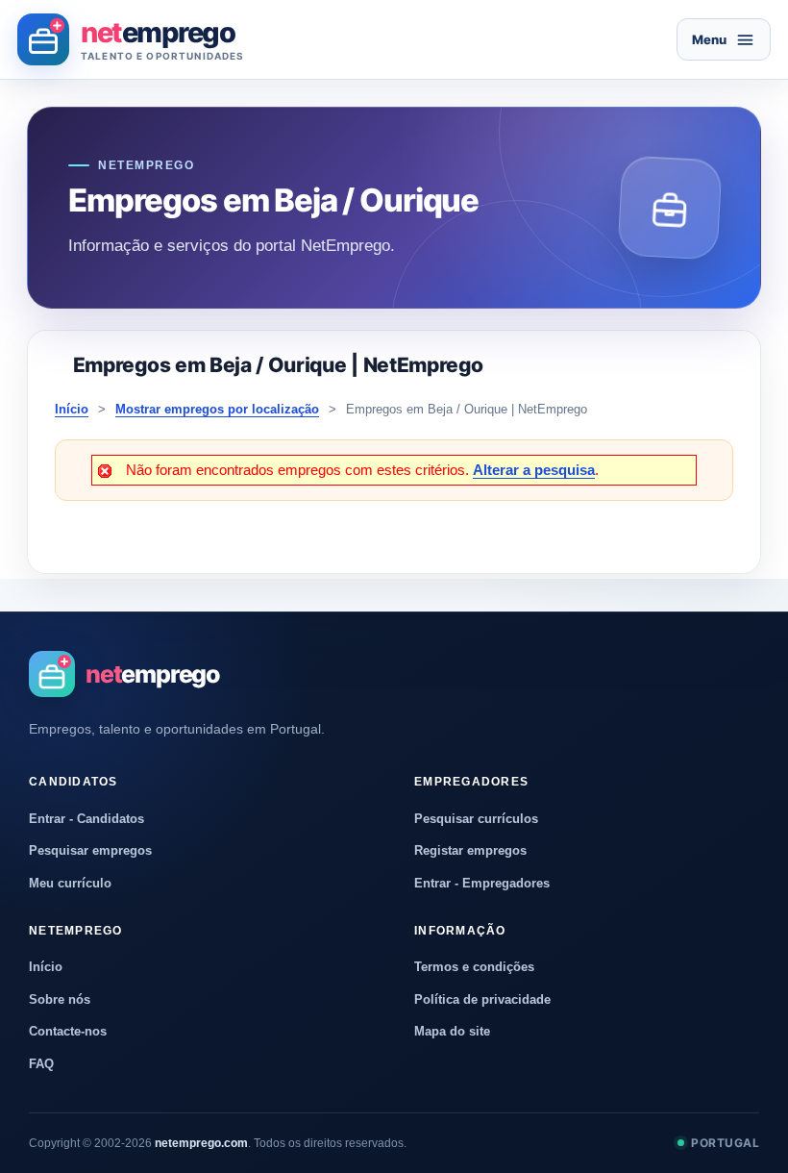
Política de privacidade (482, 999)
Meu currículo (70, 883)
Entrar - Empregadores (482, 883)
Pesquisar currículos (476, 818)
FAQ (41, 1064)
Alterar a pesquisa (534, 470)
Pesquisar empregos (90, 850)
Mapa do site (452, 1031)
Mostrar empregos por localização (217, 409)
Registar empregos (470, 850)
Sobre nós (59, 999)
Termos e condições (474, 967)
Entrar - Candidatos (86, 818)
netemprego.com (201, 1143)
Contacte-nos (68, 1031)
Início (71, 409)
